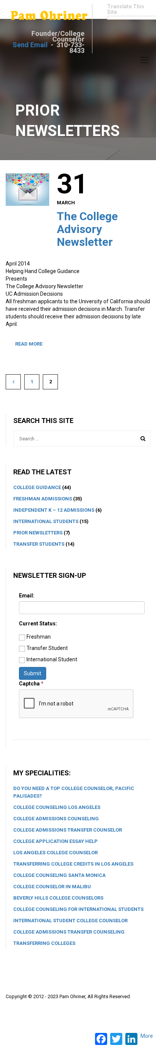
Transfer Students (38, 544)
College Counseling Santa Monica (59, 875)
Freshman (39, 637)
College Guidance (37, 487)
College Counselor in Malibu (52, 886)
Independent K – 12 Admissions (53, 510)
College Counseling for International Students (78, 909)
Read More (28, 344)
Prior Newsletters (37, 533)
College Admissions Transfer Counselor (67, 830)
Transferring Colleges (44, 943)
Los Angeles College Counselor (55, 852)
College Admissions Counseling (56, 818)
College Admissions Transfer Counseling (69, 932)
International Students (45, 521)
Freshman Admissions (42, 499)
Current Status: (38, 623)
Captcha (31, 684)
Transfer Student (47, 648)
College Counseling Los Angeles (56, 807)
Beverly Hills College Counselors (58, 898)
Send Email (30, 45)
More (146, 1036)
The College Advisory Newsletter (87, 229)
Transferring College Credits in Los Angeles (73, 864)
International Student (52, 659)
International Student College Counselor (70, 920)
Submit (32, 673)
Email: (26, 596)
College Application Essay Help (55, 841)
